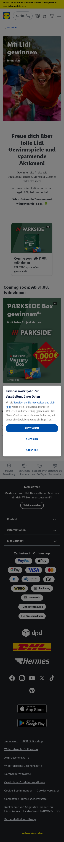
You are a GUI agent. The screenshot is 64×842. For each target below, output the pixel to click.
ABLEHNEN (32, 449)
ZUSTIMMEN (32, 428)
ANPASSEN (32, 439)
